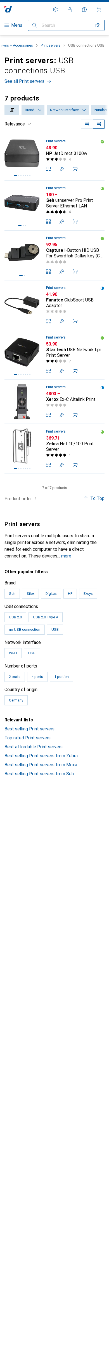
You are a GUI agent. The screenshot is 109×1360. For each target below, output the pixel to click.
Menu (16, 25)
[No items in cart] (98, 9)
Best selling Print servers (29, 729)
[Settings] (55, 9)
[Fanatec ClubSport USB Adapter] (54, 305)
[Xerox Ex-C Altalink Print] (54, 402)
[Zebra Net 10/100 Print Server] (54, 449)
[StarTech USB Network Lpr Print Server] (54, 355)
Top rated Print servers (27, 737)
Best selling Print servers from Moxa (40, 764)
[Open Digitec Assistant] (84, 9)
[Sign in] (69, 9)
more (66, 556)
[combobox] (11, 110)
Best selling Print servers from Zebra (41, 755)
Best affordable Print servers (33, 746)
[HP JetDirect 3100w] (54, 156)
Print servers (50, 45)
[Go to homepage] (8, 9)
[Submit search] (34, 25)
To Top (97, 498)
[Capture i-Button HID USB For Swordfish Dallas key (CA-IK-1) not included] (54, 255)
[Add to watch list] (61, 169)
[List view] (99, 124)
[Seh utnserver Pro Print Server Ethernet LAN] (54, 205)
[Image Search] (98, 25)
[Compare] (48, 169)
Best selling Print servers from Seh (39, 773)
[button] (102, 141)
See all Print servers (24, 81)
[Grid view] (87, 124)
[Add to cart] (75, 169)
